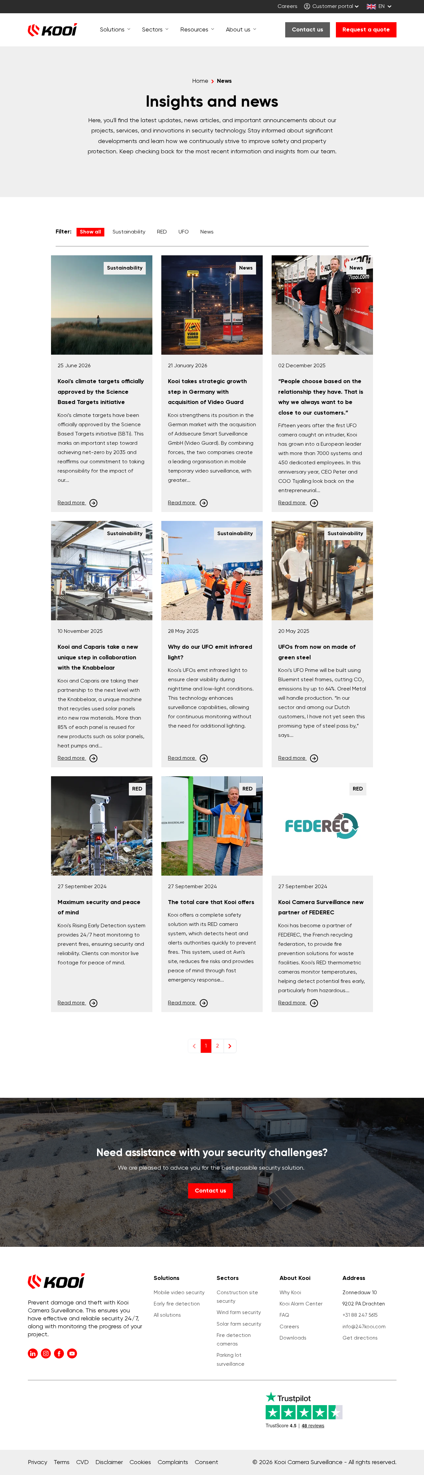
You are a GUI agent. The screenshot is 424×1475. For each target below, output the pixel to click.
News (207, 232)
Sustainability (129, 232)
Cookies (140, 1462)
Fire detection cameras (234, 1340)
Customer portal (332, 6)
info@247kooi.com (364, 1326)
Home (200, 81)
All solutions (167, 1315)
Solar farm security (239, 1324)
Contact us (307, 30)
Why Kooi (290, 1292)
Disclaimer (109, 1462)
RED (162, 232)
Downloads (293, 1338)
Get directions (360, 1338)
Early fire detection (177, 1303)
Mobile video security (179, 1292)
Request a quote (366, 30)
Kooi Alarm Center (301, 1303)
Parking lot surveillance (230, 1359)
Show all (90, 232)
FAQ (284, 1315)
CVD (82, 1462)
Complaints (173, 1462)
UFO (184, 232)
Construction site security (237, 1297)
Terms (62, 1462)
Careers (287, 6)
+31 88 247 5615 (360, 1315)
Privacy (37, 1462)
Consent (206, 1462)
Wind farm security (239, 1312)
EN (381, 6)
